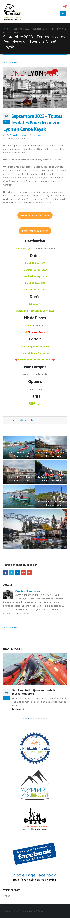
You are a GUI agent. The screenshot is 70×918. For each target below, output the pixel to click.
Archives (37, 135)
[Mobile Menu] (63, 13)
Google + (23, 572)
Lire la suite (17, 709)
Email (29, 572)
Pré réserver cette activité (35, 215)
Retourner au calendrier (35, 230)
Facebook (5, 572)
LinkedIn (17, 572)
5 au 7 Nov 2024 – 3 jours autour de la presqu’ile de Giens (33, 692)
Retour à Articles (14, 62)
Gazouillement (11, 572)
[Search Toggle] (59, 7)
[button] (23, 718)
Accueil (7, 28)
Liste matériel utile (21, 420)
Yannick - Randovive (19, 135)
